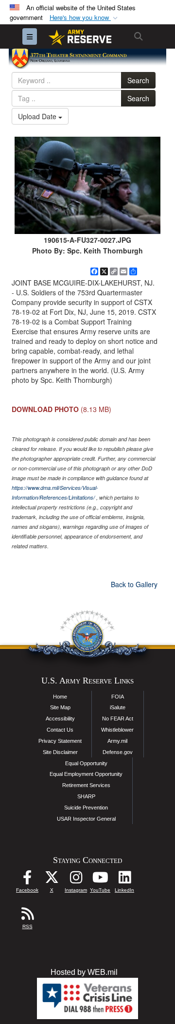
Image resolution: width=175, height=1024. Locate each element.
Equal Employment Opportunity (86, 774)
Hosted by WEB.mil (84, 972)
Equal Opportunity (86, 763)
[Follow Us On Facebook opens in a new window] (27, 880)
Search (138, 80)
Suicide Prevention (86, 807)
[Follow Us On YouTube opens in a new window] (100, 880)
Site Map (60, 707)
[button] (85, 18)
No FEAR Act (117, 718)
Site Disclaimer (60, 752)
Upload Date (38, 116)
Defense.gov (118, 752)
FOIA (117, 697)
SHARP (86, 796)
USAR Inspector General (86, 819)
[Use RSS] (27, 916)
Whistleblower (117, 730)
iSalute (117, 707)
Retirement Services (86, 785)
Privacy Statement (60, 741)
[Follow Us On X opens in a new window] (51, 880)
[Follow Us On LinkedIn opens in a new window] (124, 880)
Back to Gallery (134, 584)
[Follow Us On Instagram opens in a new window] (76, 880)
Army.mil (117, 741)
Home (60, 697)
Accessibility (60, 718)
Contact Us (60, 730)
